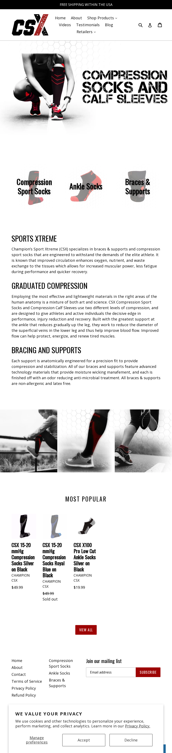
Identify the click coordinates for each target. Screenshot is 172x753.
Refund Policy (24, 695)
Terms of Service (27, 681)
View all (86, 629)
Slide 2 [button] (88, 133)
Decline (131, 740)
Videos (65, 24)
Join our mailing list (104, 661)
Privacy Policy (24, 688)
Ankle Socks (59, 673)
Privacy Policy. (137, 725)
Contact (19, 674)
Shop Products (103, 17)
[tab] (84, 133)
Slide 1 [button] (84, 133)
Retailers (87, 31)
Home (60, 17)
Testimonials (88, 24)
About (76, 17)
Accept (84, 740)
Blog (109, 24)
